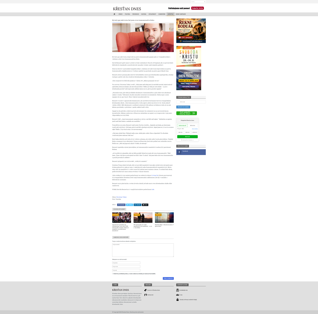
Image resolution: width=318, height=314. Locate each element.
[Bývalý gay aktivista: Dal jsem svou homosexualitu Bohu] (143, 37)
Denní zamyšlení (181, 14)
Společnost (152, 14)
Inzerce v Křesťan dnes (153, 290)
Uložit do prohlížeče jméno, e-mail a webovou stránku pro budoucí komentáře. (135, 273)
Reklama (148, 284)
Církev (120, 14)
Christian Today (121, 197)
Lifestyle (170, 14)
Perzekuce (135, 14)
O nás (115, 284)
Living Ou (155, 175)
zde (153, 189)
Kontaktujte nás (183, 290)
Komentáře (162, 14)
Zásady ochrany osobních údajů (188, 299)
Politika (127, 14)
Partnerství (150, 295)
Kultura (143, 14)
